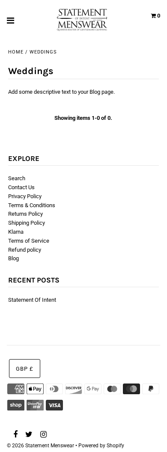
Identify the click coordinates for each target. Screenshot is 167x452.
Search (16, 178)
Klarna (16, 232)
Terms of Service (28, 241)
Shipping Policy (26, 223)
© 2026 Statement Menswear (40, 446)
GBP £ (24, 369)
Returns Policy (25, 214)
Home (16, 52)
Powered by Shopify (101, 446)
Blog (13, 258)
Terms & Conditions (31, 205)
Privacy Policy (25, 196)
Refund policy (24, 250)
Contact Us (21, 187)
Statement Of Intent (32, 300)
